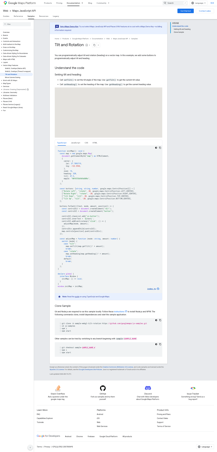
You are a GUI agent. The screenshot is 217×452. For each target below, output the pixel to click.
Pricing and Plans (164, 414)
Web (5, 10)
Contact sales (205, 11)
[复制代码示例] (160, 148)
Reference (18, 16)
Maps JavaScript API (24, 10)
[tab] (62, 143)
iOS (98, 418)
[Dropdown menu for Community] (109, 3)
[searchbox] (17, 24)
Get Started (185, 11)
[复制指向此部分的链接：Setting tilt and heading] (83, 74)
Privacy (47, 447)
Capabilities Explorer (45, 418)
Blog (90, 3)
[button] (16, 35)
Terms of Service (164, 426)
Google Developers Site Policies (90, 369)
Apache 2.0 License (57, 369)
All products (127, 436)
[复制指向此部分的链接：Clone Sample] (73, 306)
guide (77, 297)
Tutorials (40, 422)
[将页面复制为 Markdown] (94, 45)
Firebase (91, 436)
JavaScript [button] (75, 143)
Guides (6, 16)
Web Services (102, 426)
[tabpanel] (108, 223)
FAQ (38, 414)
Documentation (73, 3)
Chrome (79, 436)
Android (100, 414)
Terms (39, 447)
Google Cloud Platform (109, 436)
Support (160, 422)
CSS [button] (86, 143)
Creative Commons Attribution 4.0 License (118, 367)
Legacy (56, 16)
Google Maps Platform (80, 39)
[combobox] (175, 3)
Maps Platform (27, 3)
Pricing (59, 3)
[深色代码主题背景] (156, 148)
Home (57, 39)
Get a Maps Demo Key (69, 27)
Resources (43, 16)
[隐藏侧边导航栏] (30, 447)
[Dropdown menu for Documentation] (83, 3)
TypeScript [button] (61, 143)
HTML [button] (95, 143)
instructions (119, 311)
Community (101, 3)
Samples (31, 16)
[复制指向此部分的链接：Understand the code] (86, 68)
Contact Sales (162, 418)
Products (48, 3)
